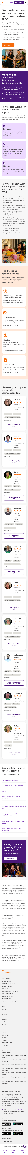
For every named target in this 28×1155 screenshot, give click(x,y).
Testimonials (5, 1017)
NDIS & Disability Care (8, 983)
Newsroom (5, 1019)
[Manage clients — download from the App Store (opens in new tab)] (6, 1133)
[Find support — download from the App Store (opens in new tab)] (6, 1124)
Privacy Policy (13, 1151)
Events (3, 1022)
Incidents (4, 1040)
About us (4, 1009)
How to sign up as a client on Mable (12, 785)
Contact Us (5, 1032)
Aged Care (5, 988)
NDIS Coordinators (7, 993)
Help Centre (5, 1035)
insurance (10, 153)
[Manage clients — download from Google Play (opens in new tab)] (18, 1133)
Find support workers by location (11, 1001)
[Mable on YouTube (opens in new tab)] (5, 1141)
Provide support (6, 998)
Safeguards (5, 1014)
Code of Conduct (22, 1151)
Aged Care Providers (8, 996)
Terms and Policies (7, 1042)
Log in (11, 2)
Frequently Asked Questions (10, 780)
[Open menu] (25, 2)
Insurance (5, 1045)
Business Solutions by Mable (10, 991)
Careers (4, 1012)
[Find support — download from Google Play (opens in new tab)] (18, 1124)
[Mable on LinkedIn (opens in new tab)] (8, 1141)
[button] (24, 1146)
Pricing (4, 791)
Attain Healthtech (19, 1110)
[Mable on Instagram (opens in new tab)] (11, 1141)
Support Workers (6, 981)
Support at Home (7, 986)
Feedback (4, 1037)
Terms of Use (5, 1151)
